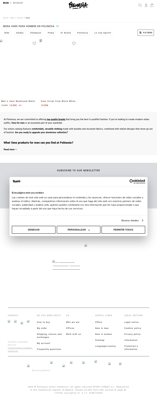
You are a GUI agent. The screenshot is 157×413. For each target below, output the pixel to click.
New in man (102, 328)
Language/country (105, 346)
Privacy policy (132, 334)
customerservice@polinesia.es (20, 349)
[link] (56, 119)
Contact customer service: (18, 343)
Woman (18, 3)
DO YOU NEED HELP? (49, 315)
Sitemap (100, 340)
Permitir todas (123, 229)
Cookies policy (132, 328)
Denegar (34, 229)
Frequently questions (49, 349)
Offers (98, 322)
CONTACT (13, 315)
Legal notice (131, 322)
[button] (142, 33)
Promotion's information (131, 348)
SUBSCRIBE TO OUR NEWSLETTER (78, 170)
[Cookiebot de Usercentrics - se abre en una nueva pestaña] (131, 181)
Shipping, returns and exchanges (49, 336)
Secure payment (41, 370)
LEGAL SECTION (133, 315)
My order (42, 328)
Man (6, 3)
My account (43, 343)
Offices (70, 328)
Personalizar (77, 229)
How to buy (43, 322)
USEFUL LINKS (103, 315)
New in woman (103, 334)
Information (131, 340)
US (67, 315)
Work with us (73, 334)
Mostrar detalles (130, 220)
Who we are (73, 322)
